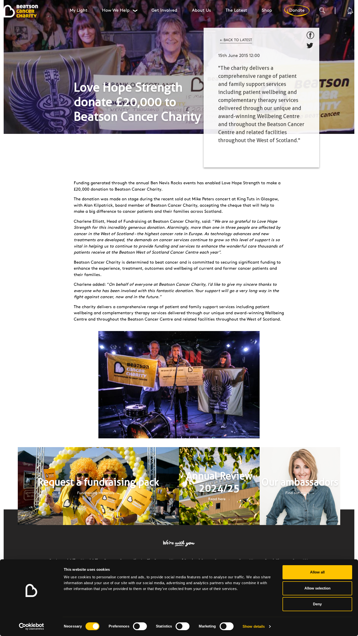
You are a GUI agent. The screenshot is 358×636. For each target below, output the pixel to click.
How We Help (119, 10)
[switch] (140, 626)
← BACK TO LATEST (236, 40)
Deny (317, 604)
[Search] (327, 12)
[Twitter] (310, 46)
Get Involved (164, 10)
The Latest (236, 10)
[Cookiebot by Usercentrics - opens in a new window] (31, 626)
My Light (78, 10)
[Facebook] (310, 35)
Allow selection (317, 588)
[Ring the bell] (349, 10)
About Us (201, 10)
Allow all (317, 572)
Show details (254, 626)
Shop (267, 10)
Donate (297, 10)
